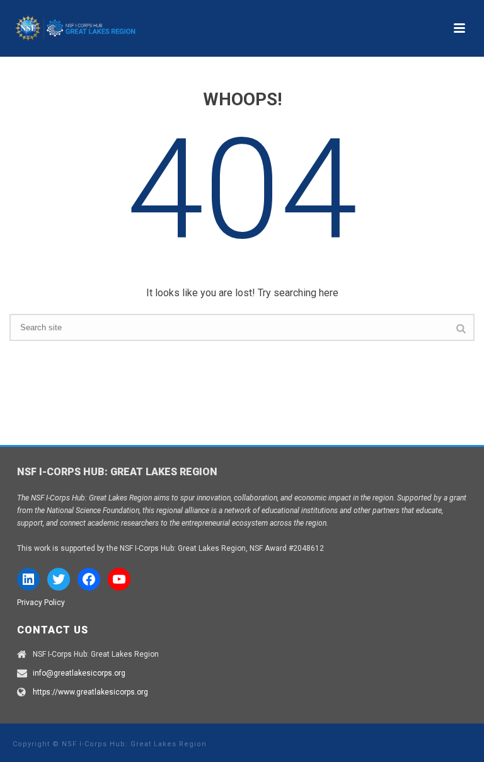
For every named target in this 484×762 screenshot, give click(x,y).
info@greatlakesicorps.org (79, 673)
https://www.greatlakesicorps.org (90, 692)
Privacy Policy (41, 602)
